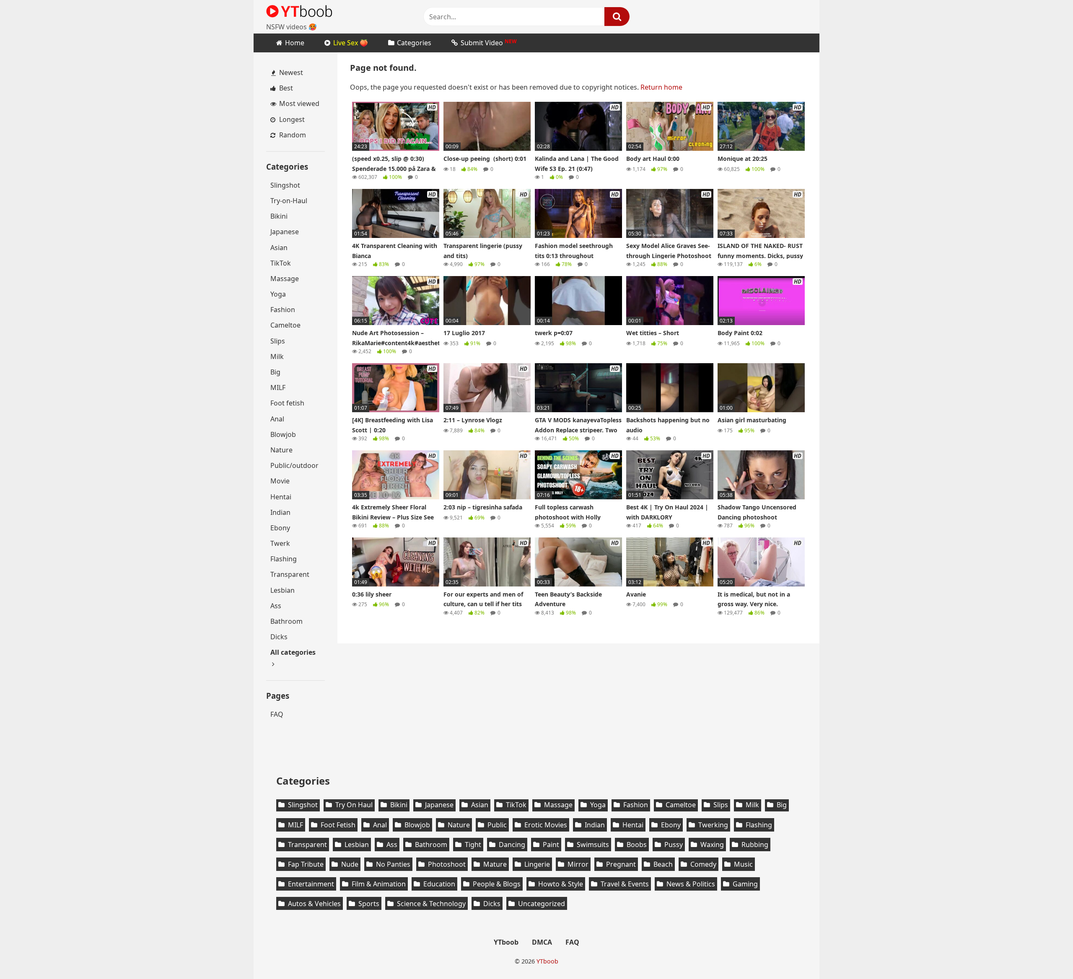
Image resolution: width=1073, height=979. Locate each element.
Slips (277, 341)
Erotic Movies (545, 824)
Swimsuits (593, 844)
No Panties (393, 864)
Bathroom (286, 621)
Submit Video (489, 42)
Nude (349, 864)
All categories (293, 652)
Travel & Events (625, 884)
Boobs (637, 844)
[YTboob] (299, 11)
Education (439, 884)
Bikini (279, 216)
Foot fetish (287, 403)
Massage (284, 278)
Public (497, 824)
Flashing (283, 558)
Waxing (712, 844)
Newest (290, 72)
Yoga (278, 294)
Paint (551, 844)
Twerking (713, 824)
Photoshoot (447, 864)
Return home (661, 87)
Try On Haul (354, 804)
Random (291, 134)
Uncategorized (541, 903)
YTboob (506, 942)
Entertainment (311, 884)
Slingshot (285, 185)
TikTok (280, 263)
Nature (281, 450)
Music (743, 864)
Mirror (578, 864)
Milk (277, 356)
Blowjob (283, 434)
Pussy (673, 844)
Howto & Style (560, 884)
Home (294, 42)
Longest (291, 119)
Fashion (282, 309)
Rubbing (754, 844)
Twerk (280, 543)
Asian (279, 247)
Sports (368, 903)
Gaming (745, 884)
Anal (277, 419)
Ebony (280, 527)
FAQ (276, 714)
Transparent (289, 574)
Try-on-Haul (288, 200)
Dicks (279, 636)
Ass (275, 605)
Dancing (512, 844)
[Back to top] (28, 952)
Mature (495, 864)
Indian (280, 512)
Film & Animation (379, 884)
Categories (414, 42)
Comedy (703, 864)
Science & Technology (431, 903)
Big (275, 372)
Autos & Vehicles (314, 903)
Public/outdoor (294, 465)
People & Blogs (497, 884)
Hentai (280, 496)
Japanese (284, 231)
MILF (277, 387)
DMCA (542, 942)
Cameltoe (285, 325)
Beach (663, 864)
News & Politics (690, 884)
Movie (280, 481)
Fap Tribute (306, 864)
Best (285, 88)
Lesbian (282, 590)
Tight (473, 844)
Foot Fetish (338, 824)
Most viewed (298, 103)
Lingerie (537, 864)
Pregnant (621, 864)
